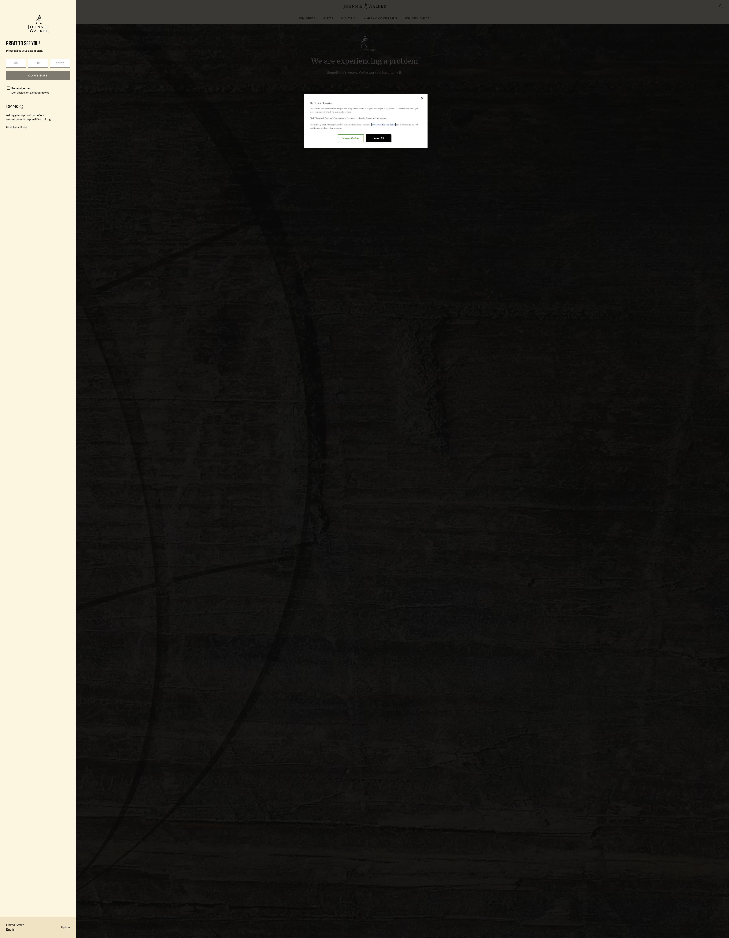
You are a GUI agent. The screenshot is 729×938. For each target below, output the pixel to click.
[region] (366, 121)
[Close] (422, 98)
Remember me (20, 88)
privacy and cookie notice (383, 125)
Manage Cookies (350, 138)
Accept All (378, 138)
